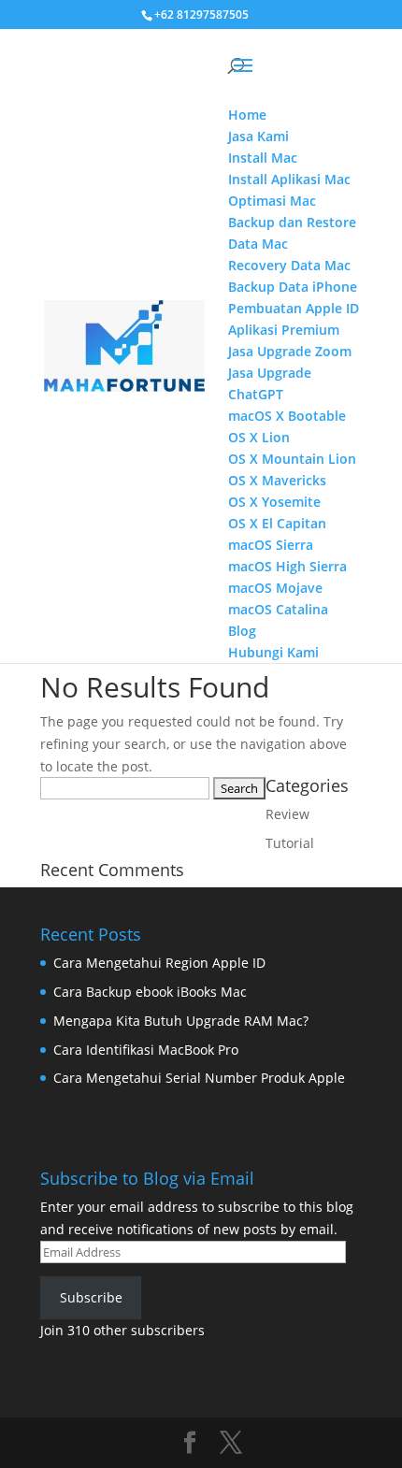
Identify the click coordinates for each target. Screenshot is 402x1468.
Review (287, 814)
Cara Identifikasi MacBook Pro (145, 1049)
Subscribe (91, 1297)
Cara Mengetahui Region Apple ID (159, 962)
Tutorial (290, 843)
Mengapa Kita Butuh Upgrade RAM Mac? (181, 1020)
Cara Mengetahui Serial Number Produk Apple (199, 1078)
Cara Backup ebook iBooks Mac (150, 991)
